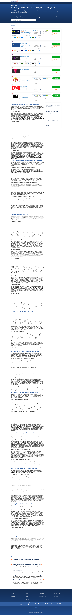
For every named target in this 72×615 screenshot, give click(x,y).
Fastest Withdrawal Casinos (57, 594)
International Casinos (14, 591)
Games (17, 3)
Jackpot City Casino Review (24, 56)
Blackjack (27, 594)
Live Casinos (12, 593)
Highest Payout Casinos (56, 593)
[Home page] (15, 1)
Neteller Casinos (55, 596)
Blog (32, 3)
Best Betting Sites (42, 591)
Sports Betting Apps (42, 594)
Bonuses (25, 3)
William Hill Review (23, 30)
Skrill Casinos (55, 597)
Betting (29, 3)
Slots (26, 597)
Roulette (27, 596)
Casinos (13, 3)
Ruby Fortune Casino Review (24, 69)
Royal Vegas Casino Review (24, 77)
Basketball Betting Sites (42, 596)
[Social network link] (35, 607)
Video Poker (27, 599)
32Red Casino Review (23, 86)
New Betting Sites (41, 593)
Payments (20, 3)
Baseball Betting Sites (42, 597)
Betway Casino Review (24, 43)
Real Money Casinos (56, 591)
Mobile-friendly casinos (14, 594)
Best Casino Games (29, 591)
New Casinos (13, 596)
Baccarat (27, 593)
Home (13, 5)
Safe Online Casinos (14, 597)
